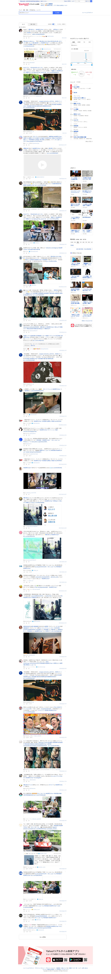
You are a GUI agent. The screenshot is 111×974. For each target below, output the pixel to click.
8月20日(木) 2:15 (63, 253)
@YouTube (48, 595)
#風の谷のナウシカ (27, 784)
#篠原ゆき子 (47, 328)
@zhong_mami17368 (31, 492)
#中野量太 (30, 44)
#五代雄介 (58, 335)
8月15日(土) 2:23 (63, 790)
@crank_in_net (36, 909)
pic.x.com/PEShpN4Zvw (53, 72)
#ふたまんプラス (55, 776)
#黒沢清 (56, 290)
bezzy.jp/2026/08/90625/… (41, 916)
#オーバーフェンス (47, 389)
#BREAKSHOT (26, 626)
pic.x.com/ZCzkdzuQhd (29, 107)
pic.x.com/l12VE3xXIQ (56, 467)
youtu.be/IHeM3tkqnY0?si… (38, 390)
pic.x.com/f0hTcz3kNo (51, 261)
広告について (64, 968)
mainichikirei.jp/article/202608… (44, 927)
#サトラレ (35, 136)
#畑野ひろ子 (31, 138)
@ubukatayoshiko (34, 251)
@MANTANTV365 (34, 454)
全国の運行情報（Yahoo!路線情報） (84, 249)
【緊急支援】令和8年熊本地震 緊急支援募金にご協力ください (33, 1)
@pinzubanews (36, 423)
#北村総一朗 (38, 139)
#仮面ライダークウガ (50, 335)
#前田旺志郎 (39, 106)
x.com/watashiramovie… (29, 46)
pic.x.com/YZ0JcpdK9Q (53, 219)
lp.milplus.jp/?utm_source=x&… (39, 72)
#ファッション (51, 429)
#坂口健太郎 (35, 42)
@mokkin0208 (33, 414)
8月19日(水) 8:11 (63, 332)
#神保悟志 (29, 631)
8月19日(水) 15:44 (62, 286)
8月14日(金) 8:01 (63, 921)
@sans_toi (31, 580)
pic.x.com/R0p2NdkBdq (38, 502)
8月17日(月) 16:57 (62, 494)
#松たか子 (57, 327)
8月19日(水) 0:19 (63, 416)
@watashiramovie (47, 49)
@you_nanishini (37, 735)
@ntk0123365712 (40, 177)
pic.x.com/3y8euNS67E (36, 875)
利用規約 (58, 968)
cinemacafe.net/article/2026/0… (43, 577)
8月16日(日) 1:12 (63, 771)
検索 (58, 12)
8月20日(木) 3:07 (63, 210)
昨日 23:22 (64, 37)
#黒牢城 (38, 249)
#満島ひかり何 (29, 502)
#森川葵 (34, 106)
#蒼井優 (27, 390)
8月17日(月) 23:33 (62, 464)
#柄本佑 (37, 744)
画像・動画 (33, 24)
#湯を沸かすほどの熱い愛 (45, 41)
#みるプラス (26, 67)
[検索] (91, 1)
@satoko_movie (43, 853)
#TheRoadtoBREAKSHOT (29, 629)
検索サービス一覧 (73, 968)
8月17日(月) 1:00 (63, 572)
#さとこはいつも (56, 440)
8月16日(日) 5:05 (63, 668)
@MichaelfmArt (37, 621)
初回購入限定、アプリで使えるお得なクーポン (57, 5)
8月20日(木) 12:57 (62, 145)
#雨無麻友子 (26, 628)
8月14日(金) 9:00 (63, 900)
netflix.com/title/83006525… (38, 34)
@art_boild (58, 769)
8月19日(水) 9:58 (63, 320)
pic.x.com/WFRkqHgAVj (29, 712)
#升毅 (42, 139)
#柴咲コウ (54, 70)
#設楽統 (46, 710)
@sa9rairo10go (36, 143)
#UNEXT (59, 707)
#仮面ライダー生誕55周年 (29, 335)
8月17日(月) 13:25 (62, 528)
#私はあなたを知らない (29, 41)
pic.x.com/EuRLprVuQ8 (29, 360)
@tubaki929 (32, 62)
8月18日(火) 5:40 (63, 445)
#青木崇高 (52, 293)
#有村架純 (38, 440)
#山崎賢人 (48, 421)
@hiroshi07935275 (32, 560)
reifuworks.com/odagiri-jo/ (52, 247)
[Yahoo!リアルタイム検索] (29, 3)
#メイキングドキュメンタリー (47, 628)
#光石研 (29, 32)
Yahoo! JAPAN (67, 1)
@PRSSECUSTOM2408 (32, 526)
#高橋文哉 (35, 328)
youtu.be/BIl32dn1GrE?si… (37, 595)
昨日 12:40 (64, 64)
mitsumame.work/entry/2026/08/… (31, 327)
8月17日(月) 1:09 (63, 561)
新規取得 (51, 3)
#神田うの (25, 138)
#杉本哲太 (58, 138)
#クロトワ (51, 784)
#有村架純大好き (30, 795)
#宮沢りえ (27, 259)
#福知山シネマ (29, 293)
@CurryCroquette (36, 589)
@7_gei (32, 131)
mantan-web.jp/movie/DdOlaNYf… (34, 452)
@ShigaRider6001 (44, 348)
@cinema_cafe (54, 577)
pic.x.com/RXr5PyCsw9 (29, 678)
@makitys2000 (32, 655)
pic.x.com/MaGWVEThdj (40, 828)
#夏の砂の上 (31, 29)
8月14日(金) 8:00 (63, 931)
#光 (61, 595)
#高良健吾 (29, 106)
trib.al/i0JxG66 (57, 421)
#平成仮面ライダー (40, 335)
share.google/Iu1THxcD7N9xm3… (35, 141)
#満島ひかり (29, 72)
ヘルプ (72, 1)
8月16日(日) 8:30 (63, 656)
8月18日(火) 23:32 (62, 424)
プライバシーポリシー (40, 968)
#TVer (36, 587)
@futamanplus (33, 779)
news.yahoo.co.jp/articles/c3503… (40, 441)
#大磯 (53, 183)
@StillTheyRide (50, 36)
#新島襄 (57, 183)
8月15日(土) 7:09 (63, 781)
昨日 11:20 (64, 97)
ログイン (43, 5)
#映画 (41, 450)
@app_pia (41, 899)
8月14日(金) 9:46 (63, 820)
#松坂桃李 (45, 259)
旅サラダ (88, 1)
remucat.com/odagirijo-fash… (30, 431)
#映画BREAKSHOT (46, 106)
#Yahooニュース (27, 441)
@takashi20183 (54, 209)
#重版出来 (25, 148)
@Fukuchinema (34, 318)
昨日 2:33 (64, 133)
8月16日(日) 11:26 (62, 590)
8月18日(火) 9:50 (63, 435)
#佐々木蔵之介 (52, 138)
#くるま (58, 626)
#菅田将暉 (40, 293)
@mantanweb (41, 930)
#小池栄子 (37, 138)
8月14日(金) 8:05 (63, 911)
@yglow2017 (29, 443)
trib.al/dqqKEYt (37, 777)
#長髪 (52, 421)
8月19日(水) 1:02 (63, 350)
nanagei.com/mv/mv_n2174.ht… (47, 101)
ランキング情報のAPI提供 (48, 969)
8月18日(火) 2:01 (63, 455)
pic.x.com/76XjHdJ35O (38, 295)
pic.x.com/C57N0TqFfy (40, 185)
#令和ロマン (48, 631)
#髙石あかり (56, 29)
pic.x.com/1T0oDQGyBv (40, 795)
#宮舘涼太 (57, 293)
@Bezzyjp (39, 919)
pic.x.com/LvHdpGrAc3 (38, 340)
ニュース (38, 10)
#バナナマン (41, 710)
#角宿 (34, 249)
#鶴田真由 (51, 136)
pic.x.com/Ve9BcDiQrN (52, 153)
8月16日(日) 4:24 (63, 703)
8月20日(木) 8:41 (63, 178)
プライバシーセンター (51, 968)
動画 (27, 10)
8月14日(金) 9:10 (63, 868)
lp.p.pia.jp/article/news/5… (41, 566)
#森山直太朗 (30, 328)
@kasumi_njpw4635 (36, 819)
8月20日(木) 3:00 (63, 244)
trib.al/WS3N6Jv (58, 460)
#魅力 (56, 429)
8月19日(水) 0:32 (63, 385)
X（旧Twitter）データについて (61, 969)
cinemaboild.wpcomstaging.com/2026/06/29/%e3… (35, 745)
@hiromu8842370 (33, 330)
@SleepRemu (33, 433)
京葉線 (72, 245)
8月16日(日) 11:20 (62, 623)
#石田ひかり (56, 663)
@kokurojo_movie (43, 742)
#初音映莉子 (32, 139)
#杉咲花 (32, 259)
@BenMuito (33, 285)
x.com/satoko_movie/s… (52, 828)
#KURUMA (56, 628)
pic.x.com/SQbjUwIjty (57, 631)
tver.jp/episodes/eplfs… (43, 587)
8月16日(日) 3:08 (63, 737)
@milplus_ (37, 242)
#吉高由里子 (46, 293)
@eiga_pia (35, 570)
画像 (24, 10)
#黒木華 (50, 148)
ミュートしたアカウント (87, 12)
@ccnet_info (39, 96)
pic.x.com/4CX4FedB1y (53, 745)
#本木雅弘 (35, 293)
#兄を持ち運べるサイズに (37, 67)
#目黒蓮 (44, 421)
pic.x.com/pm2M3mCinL (29, 536)
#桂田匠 (46, 626)
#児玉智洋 (54, 104)
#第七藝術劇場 (34, 626)
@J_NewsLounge (41, 666)
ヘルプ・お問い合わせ (83, 968)
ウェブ (20, 10)
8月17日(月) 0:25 (63, 582)
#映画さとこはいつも (31, 664)
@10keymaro (32, 788)
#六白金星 (30, 249)
